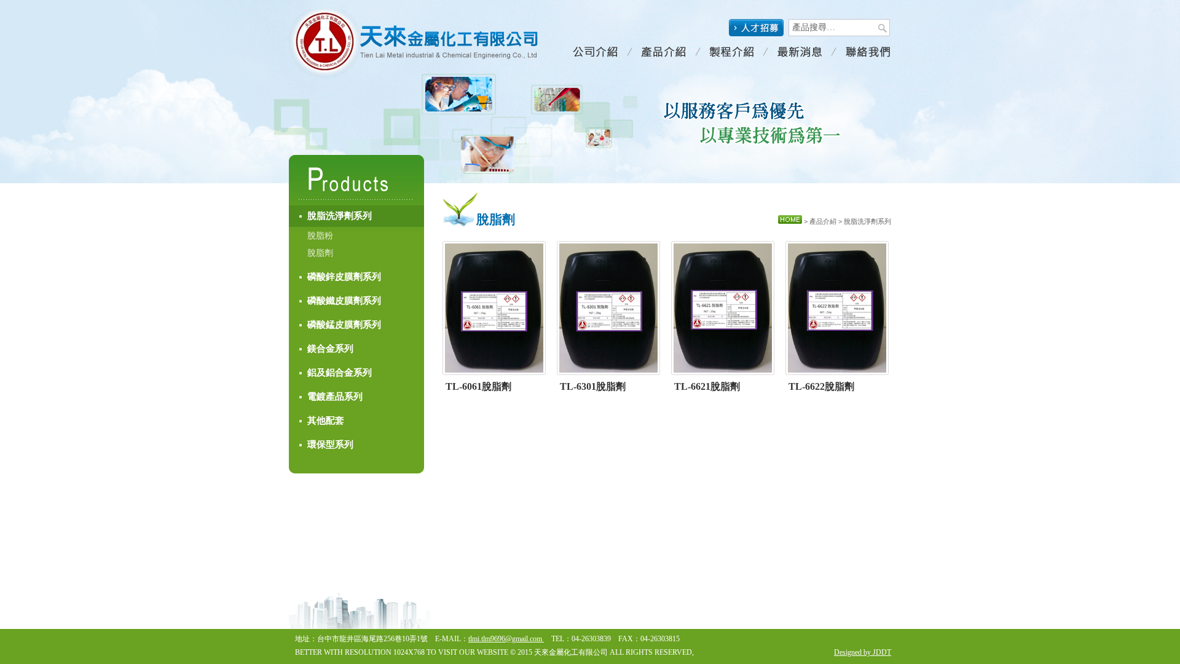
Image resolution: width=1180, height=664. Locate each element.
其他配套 (325, 420)
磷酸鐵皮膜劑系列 (344, 301)
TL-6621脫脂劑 (707, 386)
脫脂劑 (320, 253)
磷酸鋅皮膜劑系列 (344, 277)
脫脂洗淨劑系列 (339, 216)
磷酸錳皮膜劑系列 (344, 325)
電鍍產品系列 (335, 396)
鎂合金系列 (330, 349)
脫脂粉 (320, 235)
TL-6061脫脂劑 (478, 386)
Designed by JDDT (862, 652)
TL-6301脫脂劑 (593, 386)
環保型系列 (330, 444)
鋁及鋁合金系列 (339, 372)
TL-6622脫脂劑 (821, 386)
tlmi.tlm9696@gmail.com (506, 638)
